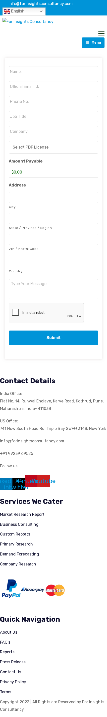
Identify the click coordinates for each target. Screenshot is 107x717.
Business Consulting (19, 524)
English (17, 11)
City (12, 207)
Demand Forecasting (19, 554)
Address (17, 185)
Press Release (13, 662)
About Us (8, 632)
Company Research (18, 564)
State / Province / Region (30, 228)
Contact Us (10, 672)
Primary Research (16, 544)
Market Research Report (22, 514)
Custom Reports (15, 534)
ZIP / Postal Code (24, 249)
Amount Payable (26, 161)
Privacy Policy (13, 682)
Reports (7, 652)
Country (16, 271)
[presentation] (46, 313)
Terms (5, 692)
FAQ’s (5, 642)
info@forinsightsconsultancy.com (40, 3)
